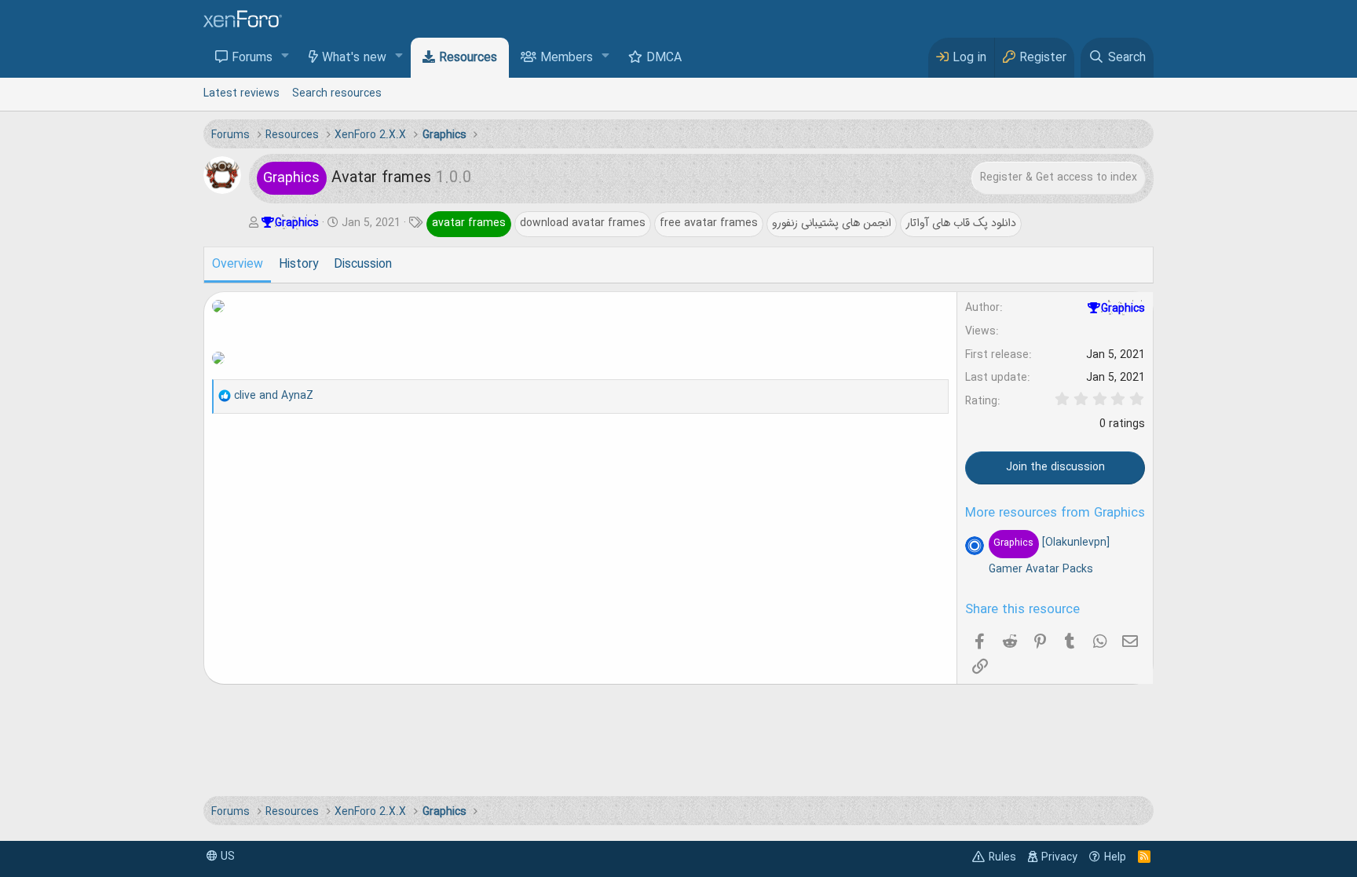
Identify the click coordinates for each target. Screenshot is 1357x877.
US (226, 856)
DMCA (664, 58)
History (298, 264)
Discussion (363, 264)
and (273, 395)
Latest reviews (241, 93)
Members (566, 58)
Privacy (1059, 857)
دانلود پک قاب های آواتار (960, 223)
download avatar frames (583, 223)
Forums (252, 58)
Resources (468, 58)
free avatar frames (709, 223)
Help (1115, 857)
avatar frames (469, 223)
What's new (354, 58)
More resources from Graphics (1055, 513)
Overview (237, 264)
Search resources (337, 93)
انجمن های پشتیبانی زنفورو (831, 223)
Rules (1002, 857)
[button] (285, 57)
